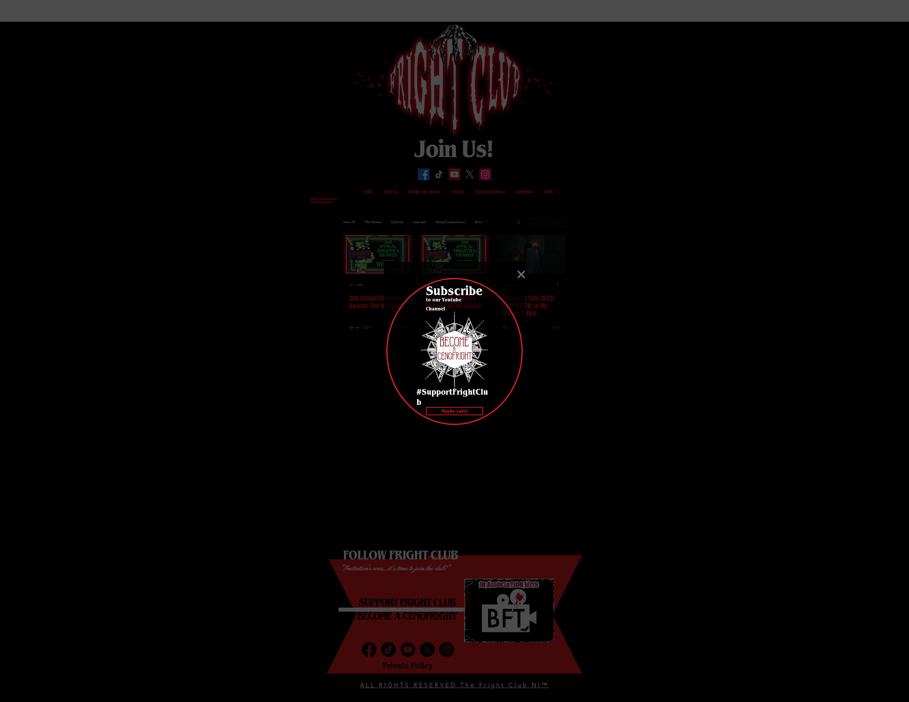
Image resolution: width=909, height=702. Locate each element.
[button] (521, 274)
